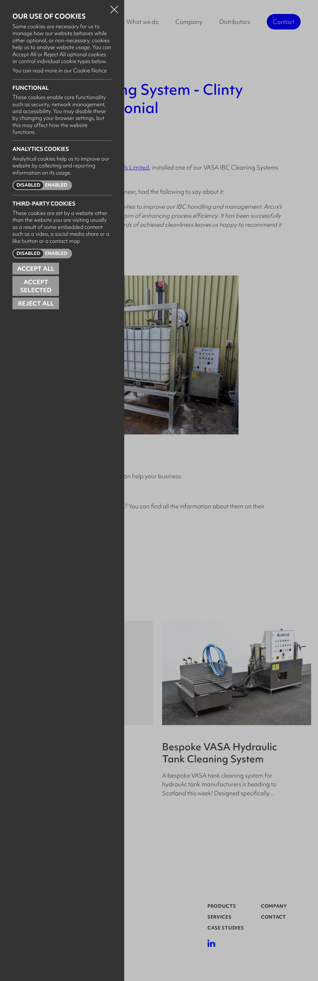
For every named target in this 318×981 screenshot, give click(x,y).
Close (114, 7)
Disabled (28, 185)
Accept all (35, 269)
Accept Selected (36, 286)
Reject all (36, 303)
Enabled (56, 185)
